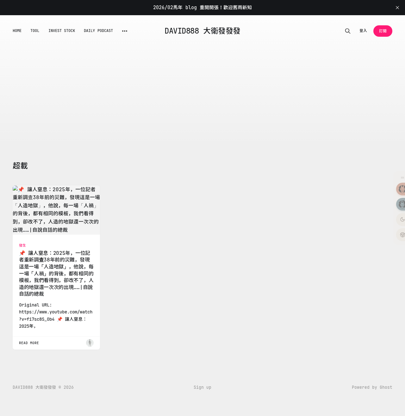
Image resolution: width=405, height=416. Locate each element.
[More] (124, 31)
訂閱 (383, 31)
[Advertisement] (202, 94)
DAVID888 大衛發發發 (202, 31)
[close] (397, 8)
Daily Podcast (98, 30)
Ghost (386, 387)
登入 (363, 30)
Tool (34, 30)
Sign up (202, 387)
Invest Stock (61, 30)
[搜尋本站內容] (347, 31)
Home (17, 30)
